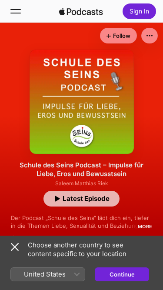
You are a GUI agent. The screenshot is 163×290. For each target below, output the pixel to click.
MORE (145, 226)
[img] (81, 11)
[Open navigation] (15, 11)
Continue (122, 274)
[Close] (15, 247)
